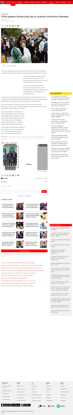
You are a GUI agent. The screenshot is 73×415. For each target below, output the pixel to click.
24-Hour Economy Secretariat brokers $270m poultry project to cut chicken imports (60, 271)
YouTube (48, 386)
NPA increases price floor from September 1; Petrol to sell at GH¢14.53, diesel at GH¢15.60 (59, 143)
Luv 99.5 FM (20, 397)
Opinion (38, 2)
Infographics (49, 400)
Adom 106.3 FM (21, 389)
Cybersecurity (14, 142)
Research (44, 2)
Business (26, 2)
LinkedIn (48, 397)
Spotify (62, 406)
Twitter (48, 392)
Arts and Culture (19, 3)
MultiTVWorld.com (37, 394)
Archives (63, 397)
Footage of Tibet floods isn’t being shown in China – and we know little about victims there (22, 265)
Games (62, 386)
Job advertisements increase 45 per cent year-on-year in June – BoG (59, 295)
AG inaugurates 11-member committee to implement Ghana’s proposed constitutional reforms (60, 97)
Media (57, 2)
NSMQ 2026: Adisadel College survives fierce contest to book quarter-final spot (59, 137)
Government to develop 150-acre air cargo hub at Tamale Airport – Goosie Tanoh (60, 259)
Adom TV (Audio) (36, 397)
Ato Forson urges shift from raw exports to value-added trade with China (17, 283)
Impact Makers (65, 392)
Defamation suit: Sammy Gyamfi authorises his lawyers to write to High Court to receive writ (60, 104)
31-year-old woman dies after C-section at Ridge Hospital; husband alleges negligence (60, 115)
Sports (32, 2)
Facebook (48, 389)
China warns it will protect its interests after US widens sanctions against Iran (18, 273)
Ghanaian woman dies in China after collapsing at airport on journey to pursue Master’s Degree (22, 270)
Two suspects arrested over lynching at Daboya (60, 246)
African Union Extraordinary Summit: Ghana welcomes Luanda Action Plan (60, 307)
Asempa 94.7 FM (21, 394)
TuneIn (43, 406)
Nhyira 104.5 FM (21, 400)
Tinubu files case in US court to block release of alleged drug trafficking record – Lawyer (60, 235)
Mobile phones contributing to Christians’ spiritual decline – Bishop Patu (58, 252)
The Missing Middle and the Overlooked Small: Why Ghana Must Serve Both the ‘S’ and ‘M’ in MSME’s (60, 301)
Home (8, 2)
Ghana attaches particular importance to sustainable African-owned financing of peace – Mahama (60, 277)
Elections (63, 2)
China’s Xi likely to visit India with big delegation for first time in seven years (18, 280)
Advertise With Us (7, 390)
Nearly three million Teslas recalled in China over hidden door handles (17, 275)
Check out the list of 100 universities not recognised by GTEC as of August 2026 (59, 121)
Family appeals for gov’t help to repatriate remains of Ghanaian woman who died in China (21, 267)
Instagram (49, 394)
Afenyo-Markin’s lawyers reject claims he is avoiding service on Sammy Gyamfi (60, 156)
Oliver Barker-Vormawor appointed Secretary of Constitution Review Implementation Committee (60, 150)
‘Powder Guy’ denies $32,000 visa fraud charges (60, 241)
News (13, 2)
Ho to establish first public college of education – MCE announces (60, 283)
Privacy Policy (6, 399)
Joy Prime (34, 392)
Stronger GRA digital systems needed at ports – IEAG (60, 265)
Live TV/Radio (51, 3)
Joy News (34, 386)
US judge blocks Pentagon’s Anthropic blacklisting (60, 229)
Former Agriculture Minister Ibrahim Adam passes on (59, 109)
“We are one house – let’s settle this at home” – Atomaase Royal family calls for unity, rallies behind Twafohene (60, 289)
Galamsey (63, 394)
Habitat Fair (64, 389)
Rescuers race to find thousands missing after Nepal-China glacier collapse (18, 262)
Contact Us (5, 393)
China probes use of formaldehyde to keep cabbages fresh (14, 278)
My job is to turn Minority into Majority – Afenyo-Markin (61, 312)
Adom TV (34, 389)
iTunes (53, 406)
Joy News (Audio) (36, 400)
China (7, 142)
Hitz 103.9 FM (20, 392)
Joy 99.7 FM (20, 386)
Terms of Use (6, 396)
